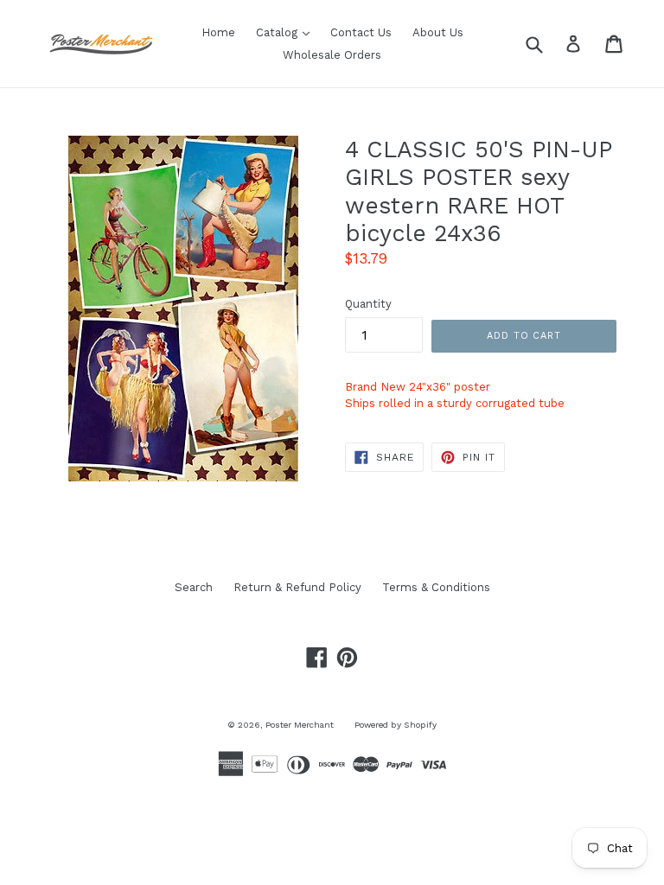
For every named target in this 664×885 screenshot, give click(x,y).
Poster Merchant (299, 724)
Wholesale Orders (332, 54)
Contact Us (361, 32)
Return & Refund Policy (297, 587)
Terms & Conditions (436, 587)
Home (218, 32)
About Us (437, 32)
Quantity (368, 303)
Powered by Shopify (395, 724)
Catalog (287, 32)
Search (194, 587)
